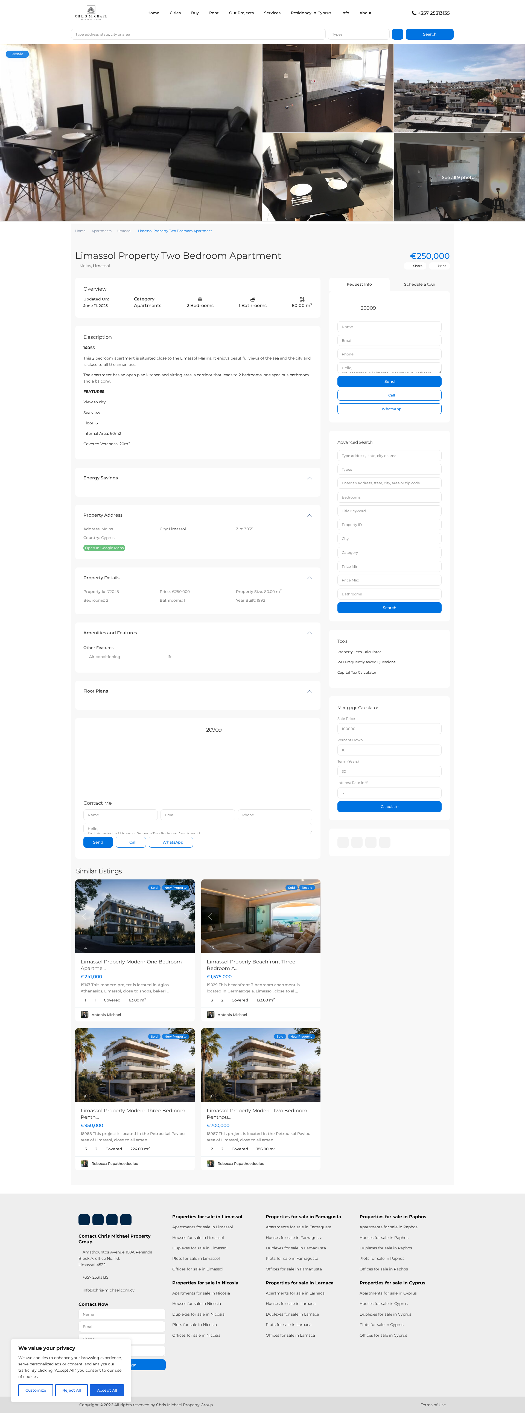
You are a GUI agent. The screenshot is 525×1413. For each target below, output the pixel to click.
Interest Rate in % (352, 782)
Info (345, 12)
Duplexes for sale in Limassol (200, 1248)
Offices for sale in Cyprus (383, 1335)
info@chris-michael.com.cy (109, 1290)
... (168, 991)
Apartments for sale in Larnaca (295, 1293)
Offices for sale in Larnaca (290, 1335)
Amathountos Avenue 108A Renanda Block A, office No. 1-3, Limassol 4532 (115, 1258)
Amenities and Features (110, 632)
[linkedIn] (357, 842)
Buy (195, 12)
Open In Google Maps (104, 548)
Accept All (107, 1390)
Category (350, 552)
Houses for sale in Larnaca (291, 1303)
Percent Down (350, 740)
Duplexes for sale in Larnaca (292, 1314)
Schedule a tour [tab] (419, 284)
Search (389, 607)
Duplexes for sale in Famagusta (296, 1248)
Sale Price (346, 718)
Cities (175, 12)
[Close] (125, 1343)
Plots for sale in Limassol (196, 1258)
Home (153, 12)
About (366, 12)
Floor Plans (95, 691)
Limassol (124, 231)
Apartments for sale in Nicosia (201, 1293)
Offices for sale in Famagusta (294, 1269)
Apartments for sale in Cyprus (388, 1293)
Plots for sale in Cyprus (382, 1324)
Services (272, 12)
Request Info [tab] (359, 284)
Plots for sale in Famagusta (292, 1258)
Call (132, 842)
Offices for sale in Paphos (384, 1269)
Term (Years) (348, 761)
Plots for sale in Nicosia (194, 1324)
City (345, 538)
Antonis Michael (106, 1014)
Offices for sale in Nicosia (196, 1335)
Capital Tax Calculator (356, 672)
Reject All (71, 1390)
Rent (214, 12)
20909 (214, 729)
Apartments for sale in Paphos (389, 1226)
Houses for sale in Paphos (384, 1237)
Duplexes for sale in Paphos (386, 1248)
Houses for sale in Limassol (198, 1237)
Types (337, 34)
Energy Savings (100, 477)
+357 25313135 (434, 13)
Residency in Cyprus (311, 12)
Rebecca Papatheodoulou (115, 1163)
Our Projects (241, 12)
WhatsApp (172, 842)
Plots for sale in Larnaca (288, 1324)
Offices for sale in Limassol (197, 1269)
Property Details (101, 577)
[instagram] (384, 842)
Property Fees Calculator (359, 652)
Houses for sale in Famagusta (294, 1237)
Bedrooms (351, 497)
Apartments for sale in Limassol (202, 1226)
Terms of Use (433, 1404)
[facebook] (343, 842)
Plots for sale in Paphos (382, 1258)
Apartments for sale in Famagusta (298, 1226)
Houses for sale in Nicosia (196, 1303)
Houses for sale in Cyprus (384, 1303)
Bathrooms (352, 594)
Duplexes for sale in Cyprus (385, 1314)
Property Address (102, 515)
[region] (71, 1370)
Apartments (102, 231)
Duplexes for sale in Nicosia (198, 1314)
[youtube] (371, 842)
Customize (35, 1390)
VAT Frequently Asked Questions (366, 662)
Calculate (390, 806)
